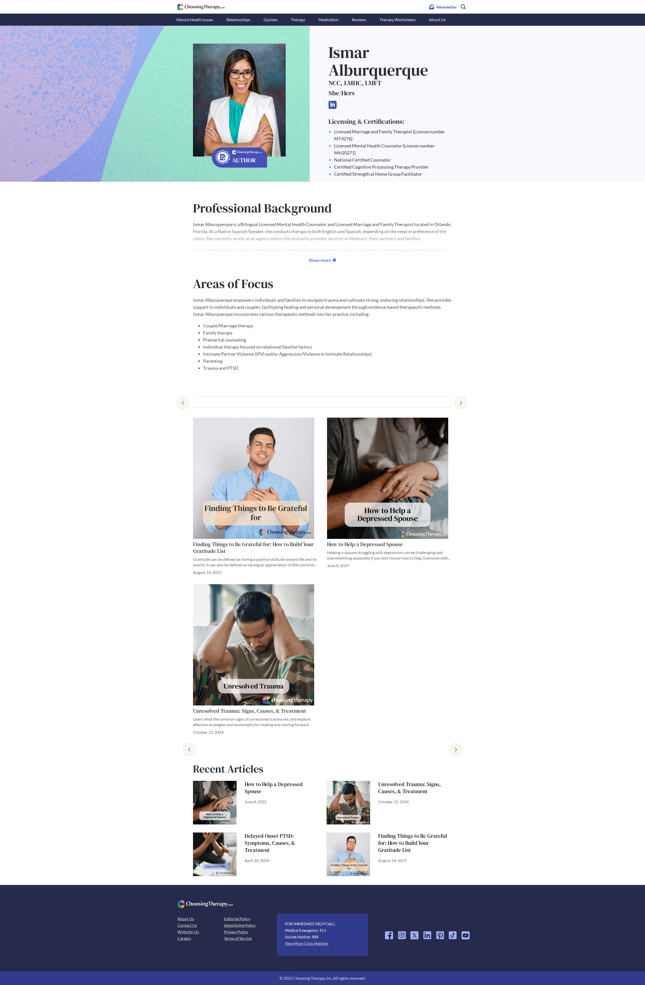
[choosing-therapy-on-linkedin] (427, 933)
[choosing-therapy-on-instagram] (402, 933)
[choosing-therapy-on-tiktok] (453, 933)
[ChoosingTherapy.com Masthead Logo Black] (201, 5)
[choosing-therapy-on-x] (414, 933)
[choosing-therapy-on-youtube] (466, 933)
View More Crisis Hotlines (306, 943)
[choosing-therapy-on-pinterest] (440, 933)
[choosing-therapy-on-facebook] (389, 933)
